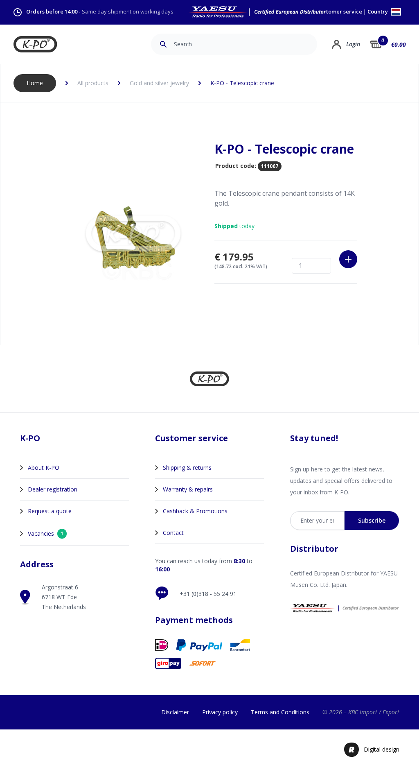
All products (92, 83)
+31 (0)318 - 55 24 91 (208, 594)
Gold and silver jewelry (159, 83)
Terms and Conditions (280, 712)
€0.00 (398, 44)
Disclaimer (175, 712)
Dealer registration (52, 489)
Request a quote (50, 511)
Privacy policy (220, 712)
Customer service (339, 11)
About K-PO (43, 467)
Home (35, 83)
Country (378, 12)
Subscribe (371, 520)
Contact (173, 533)
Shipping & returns (187, 467)
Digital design (381, 749)
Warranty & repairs (188, 489)
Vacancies (45, 533)
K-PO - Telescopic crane (242, 83)
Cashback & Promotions (195, 511)
